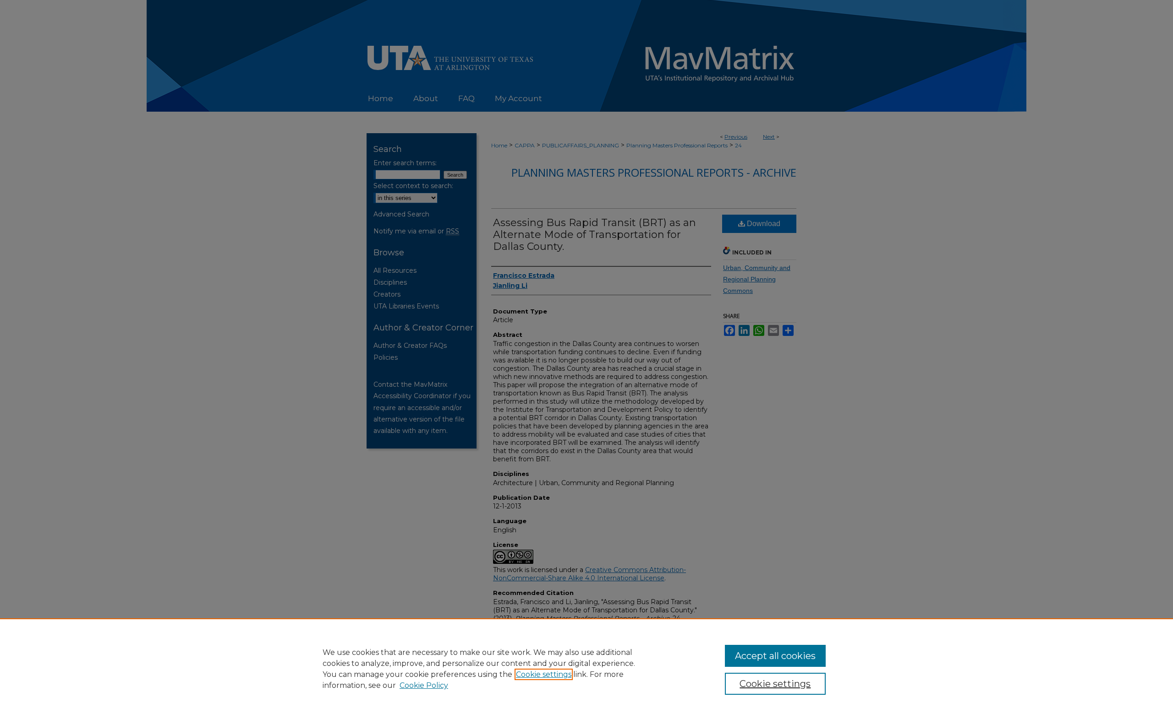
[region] (586, 668)
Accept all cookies (775, 655)
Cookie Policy (424, 685)
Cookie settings (543, 674)
